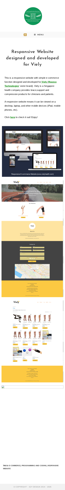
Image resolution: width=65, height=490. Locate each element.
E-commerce (15, 465)
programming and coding (34, 465)
